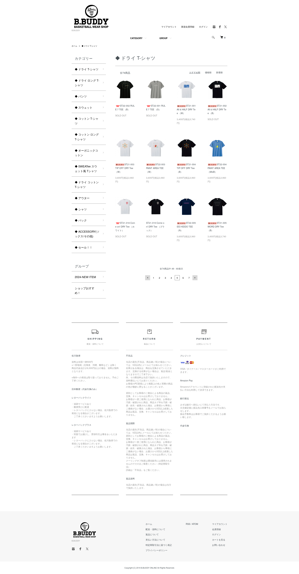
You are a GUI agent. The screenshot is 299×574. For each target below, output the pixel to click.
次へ (194, 277)
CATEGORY (136, 38)
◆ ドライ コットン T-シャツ (87, 184)
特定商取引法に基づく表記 (159, 544)
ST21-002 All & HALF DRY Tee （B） (217, 109)
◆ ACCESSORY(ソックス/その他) (87, 233)
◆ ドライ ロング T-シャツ (87, 82)
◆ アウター (82, 198)
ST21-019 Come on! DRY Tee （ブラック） (155, 226)
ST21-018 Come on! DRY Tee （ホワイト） (125, 226)
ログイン (203, 26)
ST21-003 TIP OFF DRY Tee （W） (124, 168)
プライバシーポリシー (156, 550)
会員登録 (216, 529)
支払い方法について (155, 539)
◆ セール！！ (83, 247)
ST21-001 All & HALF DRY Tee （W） (186, 109)
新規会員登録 (187, 26)
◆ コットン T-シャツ (86, 120)
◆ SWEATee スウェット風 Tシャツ (86, 168)
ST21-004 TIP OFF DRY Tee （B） (186, 168)
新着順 (219, 72)
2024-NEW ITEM (85, 277)
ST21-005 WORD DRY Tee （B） (217, 226)
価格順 (208, 72)
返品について (152, 534)
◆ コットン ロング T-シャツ (87, 136)
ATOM (195, 523)
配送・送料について (155, 529)
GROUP (163, 38)
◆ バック (81, 220)
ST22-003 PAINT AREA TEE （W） (155, 168)
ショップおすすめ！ (84, 290)
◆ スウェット (83, 107)
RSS (188, 523)
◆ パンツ (81, 96)
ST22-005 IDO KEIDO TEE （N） (186, 226)
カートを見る (218, 539)
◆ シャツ (81, 209)
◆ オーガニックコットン (86, 152)
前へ (147, 277)
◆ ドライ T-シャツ (89, 46)
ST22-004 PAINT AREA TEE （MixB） (217, 168)
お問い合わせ (218, 544)
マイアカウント (169, 26)
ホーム (74, 46)
